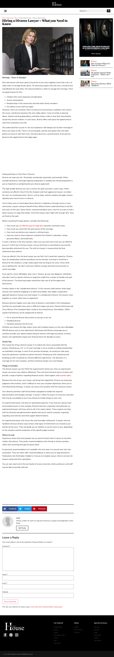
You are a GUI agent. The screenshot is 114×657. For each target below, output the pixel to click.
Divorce (16, 18)
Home (3, 18)
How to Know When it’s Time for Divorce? (100, 64)
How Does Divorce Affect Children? (101, 84)
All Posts (22, 528)
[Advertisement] (38, 156)
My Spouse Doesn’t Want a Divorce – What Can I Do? (101, 74)
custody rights (65, 375)
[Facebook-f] (5, 635)
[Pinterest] (11, 635)
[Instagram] (17, 635)
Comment (6, 546)
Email (4, 583)
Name (5, 574)
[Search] (108, 10)
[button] (5, 11)
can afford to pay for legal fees (31, 226)
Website (5, 592)
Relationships (9, 18)
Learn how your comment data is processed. (46, 607)
